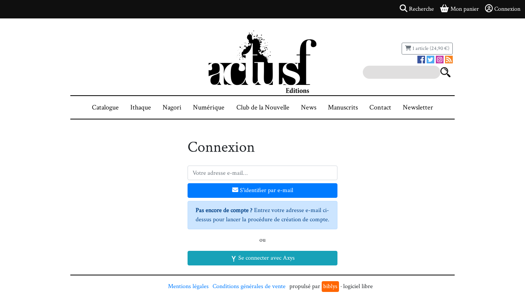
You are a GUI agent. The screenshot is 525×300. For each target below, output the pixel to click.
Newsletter (418, 107)
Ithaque (140, 107)
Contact (380, 107)
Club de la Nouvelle (262, 107)
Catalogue (105, 107)
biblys (330, 286)
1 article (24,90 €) (430, 48)
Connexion (507, 9)
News (308, 107)
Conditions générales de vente (249, 286)
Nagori (172, 107)
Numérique (208, 107)
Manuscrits (343, 107)
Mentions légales (188, 286)
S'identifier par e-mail (265, 190)
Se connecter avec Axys (266, 258)
